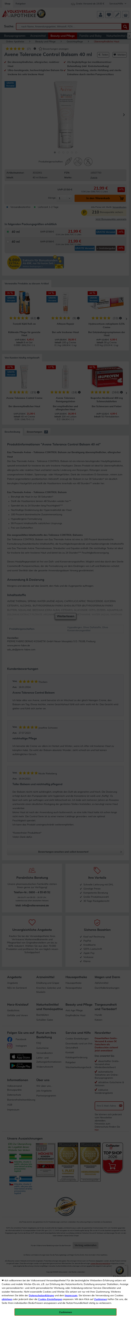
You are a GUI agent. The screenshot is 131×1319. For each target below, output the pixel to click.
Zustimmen (100, 1299)
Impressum (71, 1295)
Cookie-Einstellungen (50, 1299)
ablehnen (7, 1299)
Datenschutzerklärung (41, 1295)
